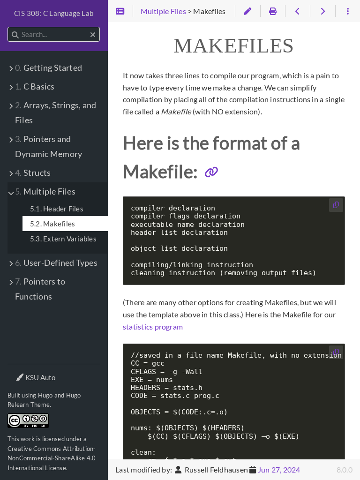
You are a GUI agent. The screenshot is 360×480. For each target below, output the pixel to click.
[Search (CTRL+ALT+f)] (15, 34)
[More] (347, 11)
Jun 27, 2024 (279, 469)
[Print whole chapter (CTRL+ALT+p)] (272, 11)
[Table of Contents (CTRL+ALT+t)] (120, 11)
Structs (33, 173)
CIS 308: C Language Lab (53, 13)
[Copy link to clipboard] (211, 172)
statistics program (153, 326)
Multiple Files (45, 191)
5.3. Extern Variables (63, 238)
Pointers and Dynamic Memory (48, 146)
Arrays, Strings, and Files (55, 112)
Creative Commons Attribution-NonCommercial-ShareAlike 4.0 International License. (52, 458)
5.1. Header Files (56, 208)
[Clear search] (93, 34)
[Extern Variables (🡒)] (322, 11)
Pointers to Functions (40, 289)
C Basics (35, 86)
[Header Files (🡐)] (297, 11)
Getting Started (48, 68)
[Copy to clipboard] (336, 205)
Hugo (45, 395)
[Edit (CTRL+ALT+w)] (247, 11)
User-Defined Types (56, 263)
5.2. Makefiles (52, 223)
